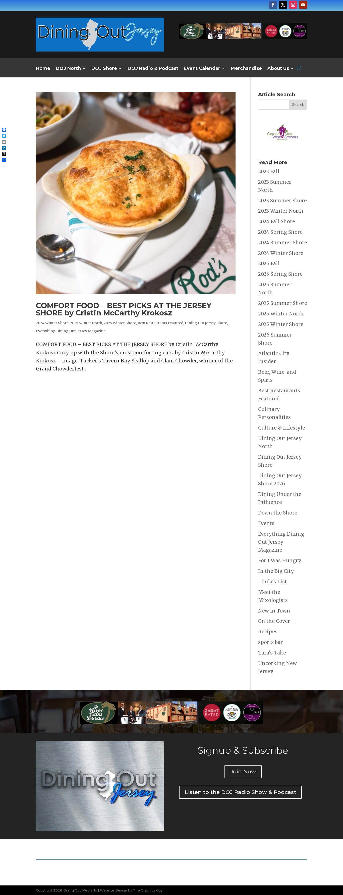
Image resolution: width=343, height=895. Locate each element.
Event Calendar (202, 69)
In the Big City (276, 571)
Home (43, 69)
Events (266, 523)
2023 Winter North (281, 211)
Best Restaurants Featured (160, 323)
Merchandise (246, 69)
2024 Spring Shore (280, 232)
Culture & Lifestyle (281, 428)
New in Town (274, 611)
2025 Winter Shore (120, 323)
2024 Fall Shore (276, 221)
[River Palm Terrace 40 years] (243, 37)
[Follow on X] (283, 5)
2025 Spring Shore (280, 274)
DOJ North (68, 69)
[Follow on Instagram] (293, 5)
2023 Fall (268, 171)
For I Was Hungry (279, 560)
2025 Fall (268, 263)
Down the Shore (277, 513)
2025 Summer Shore (282, 303)
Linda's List (272, 582)
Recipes (267, 632)
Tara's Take (272, 653)
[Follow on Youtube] (303, 5)
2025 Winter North (86, 323)
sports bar (270, 642)
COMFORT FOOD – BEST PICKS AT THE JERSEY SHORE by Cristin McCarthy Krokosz (123, 309)
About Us (278, 69)
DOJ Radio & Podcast (153, 69)
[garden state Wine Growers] (282, 148)
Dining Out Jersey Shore (206, 323)
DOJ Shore (104, 69)
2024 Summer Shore (282, 243)
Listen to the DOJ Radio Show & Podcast (240, 792)
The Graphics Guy (147, 890)
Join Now (243, 771)
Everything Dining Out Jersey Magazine (70, 331)
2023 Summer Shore (282, 201)
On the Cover (274, 621)
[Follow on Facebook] (273, 5)
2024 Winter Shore (52, 323)
